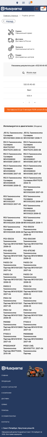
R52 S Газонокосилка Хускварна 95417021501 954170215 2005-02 (12, 146)
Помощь (4, 410)
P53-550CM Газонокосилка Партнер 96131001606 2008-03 (13, 242)
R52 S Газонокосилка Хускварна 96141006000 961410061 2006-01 (12, 158)
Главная (4, 375)
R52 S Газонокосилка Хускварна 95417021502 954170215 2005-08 (33, 146)
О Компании (6, 393)
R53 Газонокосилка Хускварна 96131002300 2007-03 (33, 190)
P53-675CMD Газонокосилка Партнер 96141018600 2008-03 (33, 254)
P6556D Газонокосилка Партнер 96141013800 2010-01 (13, 326)
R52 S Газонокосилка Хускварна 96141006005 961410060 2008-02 (12, 182)
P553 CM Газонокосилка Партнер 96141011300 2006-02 (33, 290)
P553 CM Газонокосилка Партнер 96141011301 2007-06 (12, 302)
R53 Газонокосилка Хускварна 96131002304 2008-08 (13, 220)
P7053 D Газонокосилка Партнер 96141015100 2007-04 (33, 326)
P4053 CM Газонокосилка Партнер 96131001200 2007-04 (13, 266)
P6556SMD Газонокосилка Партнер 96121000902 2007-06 (33, 338)
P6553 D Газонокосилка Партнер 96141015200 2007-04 (13, 290)
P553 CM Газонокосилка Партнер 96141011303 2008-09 (12, 314)
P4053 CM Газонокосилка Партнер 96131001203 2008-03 (33, 278)
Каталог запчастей (9, 387)
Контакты (23, 3)
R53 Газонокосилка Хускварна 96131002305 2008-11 (33, 220)
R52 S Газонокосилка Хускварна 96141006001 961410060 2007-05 (33, 158)
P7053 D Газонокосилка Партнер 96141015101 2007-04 (12, 338)
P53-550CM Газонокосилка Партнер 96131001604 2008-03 (33, 231)
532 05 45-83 (29, 84)
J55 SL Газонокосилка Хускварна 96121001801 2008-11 (33, 135)
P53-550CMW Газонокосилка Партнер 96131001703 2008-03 (33, 242)
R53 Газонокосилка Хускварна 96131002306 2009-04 (13, 229)
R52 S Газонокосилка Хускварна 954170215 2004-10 (33, 180)
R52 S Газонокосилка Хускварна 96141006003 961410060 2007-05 (33, 170)
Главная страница (10, 16)
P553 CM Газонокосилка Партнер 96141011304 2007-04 (33, 314)
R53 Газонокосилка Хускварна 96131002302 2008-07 (33, 199)
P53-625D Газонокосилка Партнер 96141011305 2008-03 (12, 254)
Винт (29, 90)
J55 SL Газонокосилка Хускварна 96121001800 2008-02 (13, 135)
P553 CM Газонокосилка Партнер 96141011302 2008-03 (33, 302)
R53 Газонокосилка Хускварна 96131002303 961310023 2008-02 (32, 209)
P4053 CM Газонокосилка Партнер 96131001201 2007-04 (33, 266)
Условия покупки (8, 416)
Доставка (17, 3)
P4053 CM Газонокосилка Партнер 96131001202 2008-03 (12, 278)
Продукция (5, 381)
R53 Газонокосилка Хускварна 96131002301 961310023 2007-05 (12, 200)
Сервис (4, 404)
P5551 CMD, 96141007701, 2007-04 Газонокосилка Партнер (33, 349)
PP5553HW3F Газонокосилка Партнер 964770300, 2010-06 (12, 349)
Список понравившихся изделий (30, 3)
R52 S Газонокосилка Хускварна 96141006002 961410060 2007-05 (12, 170)
